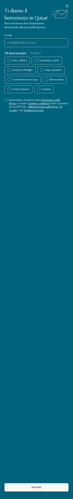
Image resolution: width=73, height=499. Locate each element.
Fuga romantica (53, 70)
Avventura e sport (49, 60)
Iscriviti (36, 487)
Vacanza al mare (20, 89)
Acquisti (46, 89)
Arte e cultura (19, 60)
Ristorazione (57, 79)
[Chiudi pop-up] (67, 6)
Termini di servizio (34, 110)
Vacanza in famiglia (22, 70)
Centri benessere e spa (24, 79)
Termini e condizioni (38, 103)
